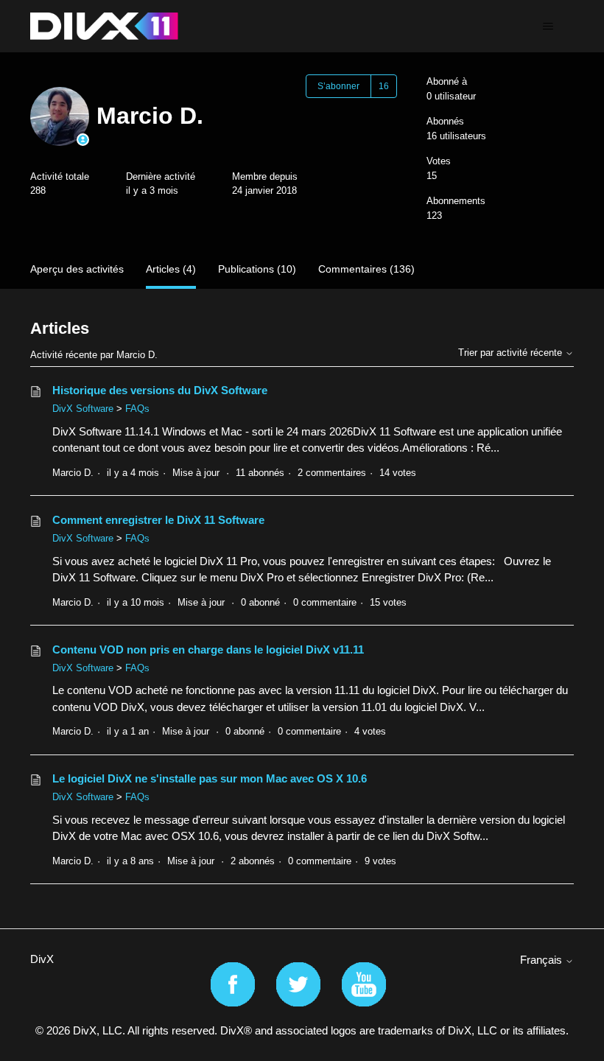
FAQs (137, 408)
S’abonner (338, 86)
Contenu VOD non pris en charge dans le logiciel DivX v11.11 (208, 649)
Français (542, 959)
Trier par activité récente (511, 352)
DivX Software (82, 408)
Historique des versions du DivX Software (159, 390)
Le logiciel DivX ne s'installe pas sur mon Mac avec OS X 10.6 (209, 778)
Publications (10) (257, 269)
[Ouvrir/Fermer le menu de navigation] (548, 26)
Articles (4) (171, 269)
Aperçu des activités (77, 269)
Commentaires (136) (366, 269)
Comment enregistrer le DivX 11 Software (158, 520)
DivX (42, 959)
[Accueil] (104, 26)
